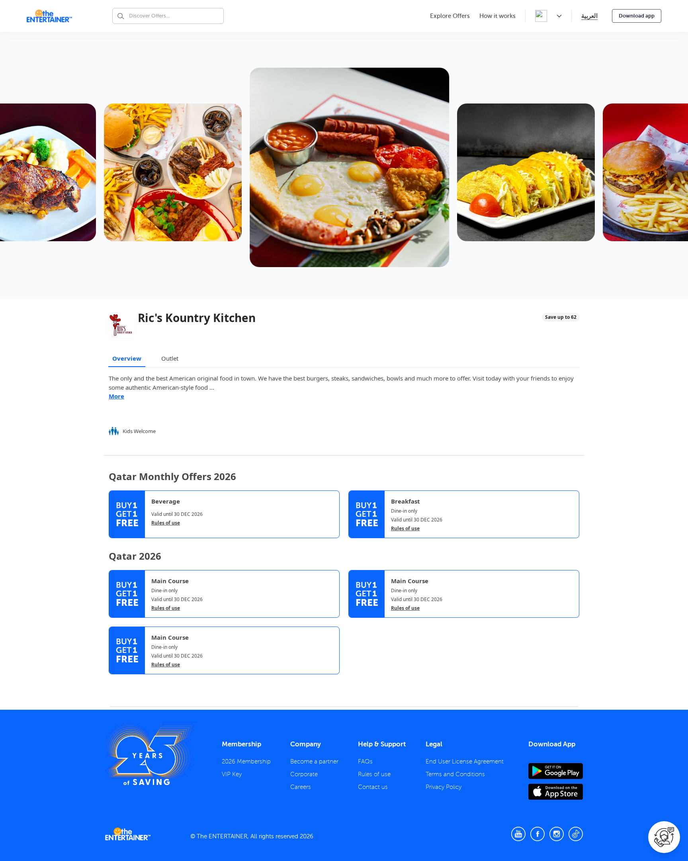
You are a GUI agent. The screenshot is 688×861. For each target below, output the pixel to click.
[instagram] (556, 834)
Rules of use (165, 523)
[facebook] (537, 834)
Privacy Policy (443, 787)
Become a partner (314, 761)
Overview (126, 358)
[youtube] (518, 834)
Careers (300, 787)
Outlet (169, 358)
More (116, 396)
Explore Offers (450, 16)
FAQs (365, 761)
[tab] (114, 681)
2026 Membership (246, 761)
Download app (637, 16)
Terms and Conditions (455, 774)
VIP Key (232, 774)
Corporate (304, 774)
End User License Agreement (465, 761)
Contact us (373, 787)
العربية (589, 15)
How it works (497, 16)
